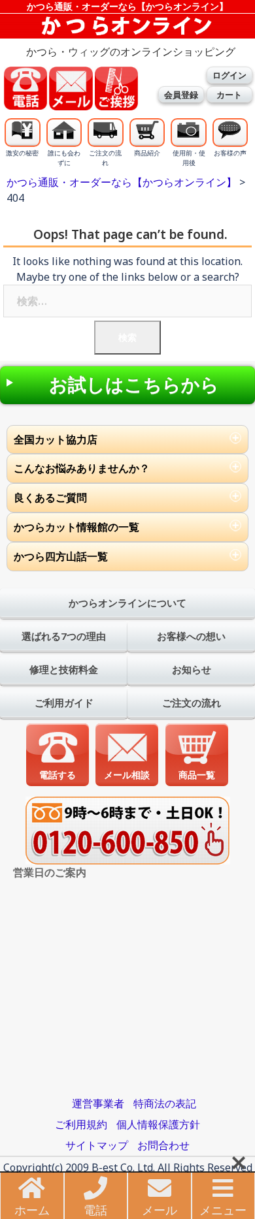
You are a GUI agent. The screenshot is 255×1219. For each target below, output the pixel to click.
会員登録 (181, 95)
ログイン (229, 75)
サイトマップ (96, 1145)
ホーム (32, 1210)
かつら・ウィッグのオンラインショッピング (130, 51)
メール (159, 1210)
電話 (95, 1210)
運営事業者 (98, 1103)
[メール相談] (127, 754)
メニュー (222, 1210)
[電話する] (58, 754)
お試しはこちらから (134, 385)
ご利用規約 (81, 1124)
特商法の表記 (164, 1103)
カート (229, 95)
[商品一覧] (196, 754)
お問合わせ (163, 1145)
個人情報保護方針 (158, 1124)
